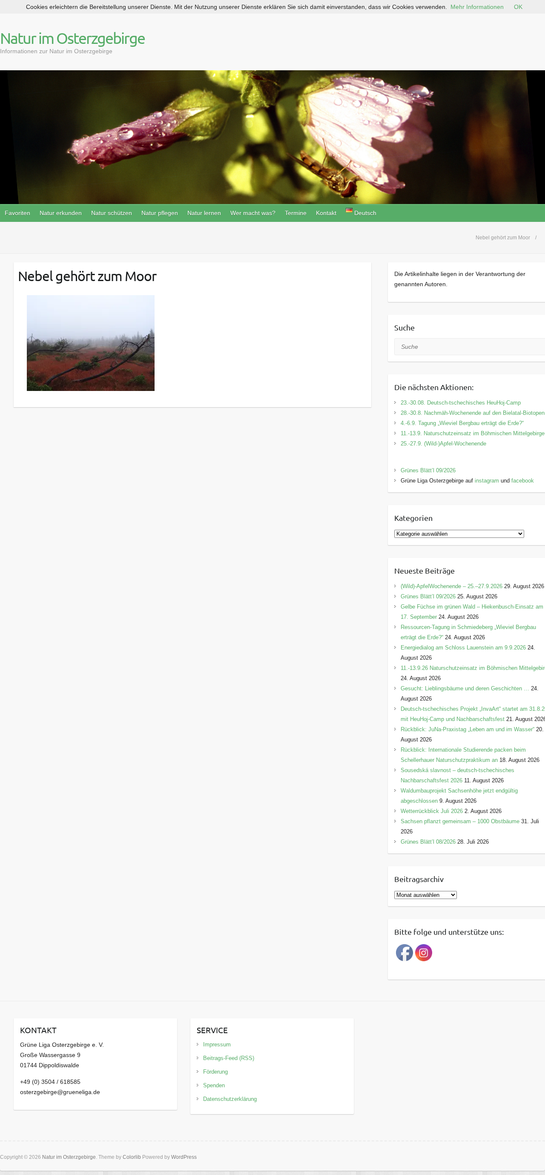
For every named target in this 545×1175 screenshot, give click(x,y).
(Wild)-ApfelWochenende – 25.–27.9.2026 (451, 586)
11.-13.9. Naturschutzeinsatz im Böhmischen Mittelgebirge (473, 433)
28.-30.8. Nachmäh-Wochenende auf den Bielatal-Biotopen (473, 413)
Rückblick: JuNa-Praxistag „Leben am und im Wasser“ (467, 729)
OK (518, 6)
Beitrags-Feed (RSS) (228, 1058)
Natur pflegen (159, 213)
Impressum (217, 1044)
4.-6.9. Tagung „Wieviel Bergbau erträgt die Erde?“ (462, 423)
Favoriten (17, 213)
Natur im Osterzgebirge (72, 38)
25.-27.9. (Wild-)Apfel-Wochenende (443, 443)
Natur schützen (111, 213)
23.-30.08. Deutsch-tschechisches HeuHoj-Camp (461, 402)
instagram (487, 480)
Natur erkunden (61, 213)
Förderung (215, 1072)
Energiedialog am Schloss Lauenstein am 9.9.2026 (463, 647)
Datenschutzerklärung (230, 1099)
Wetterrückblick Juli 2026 (432, 811)
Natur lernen (204, 213)
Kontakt (326, 213)
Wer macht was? (252, 213)
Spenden (214, 1085)
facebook (522, 480)
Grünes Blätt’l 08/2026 (428, 842)
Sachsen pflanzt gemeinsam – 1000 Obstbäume (460, 821)
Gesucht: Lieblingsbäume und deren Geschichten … (465, 688)
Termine (296, 213)
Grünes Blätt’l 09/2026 (428, 470)
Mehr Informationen (477, 6)
